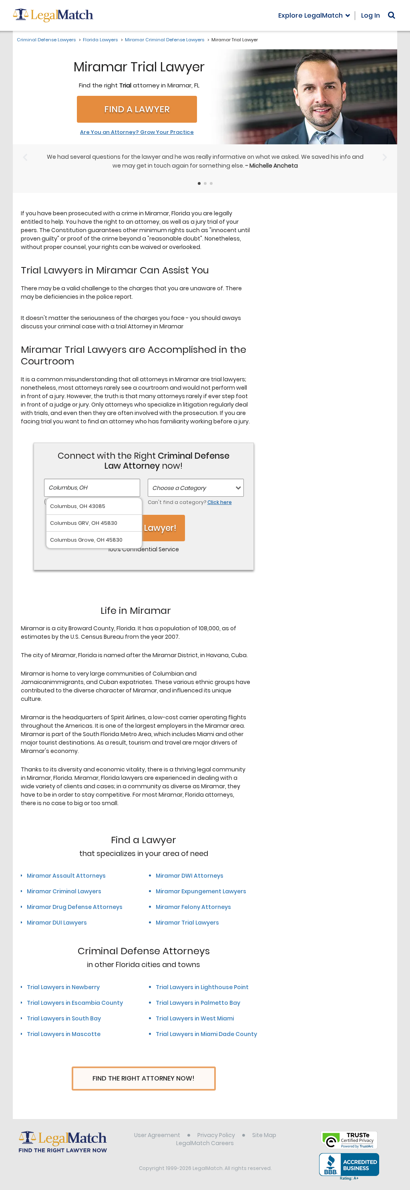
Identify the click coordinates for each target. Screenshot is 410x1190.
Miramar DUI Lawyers (57, 923)
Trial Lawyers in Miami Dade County (206, 1034)
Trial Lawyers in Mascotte (63, 1034)
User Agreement (157, 1135)
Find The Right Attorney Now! (143, 1078)
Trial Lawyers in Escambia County (75, 1003)
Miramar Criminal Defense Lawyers (164, 39)
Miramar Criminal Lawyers (64, 891)
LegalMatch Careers (205, 1143)
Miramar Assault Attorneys (66, 876)
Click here (219, 502)
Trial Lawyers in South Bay (64, 1018)
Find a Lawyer (137, 109)
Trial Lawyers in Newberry (63, 987)
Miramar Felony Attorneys (193, 907)
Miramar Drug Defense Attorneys (75, 907)
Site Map (264, 1135)
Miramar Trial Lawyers (187, 923)
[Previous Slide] (25, 157)
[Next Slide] (385, 157)
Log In (370, 15)
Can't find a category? (190, 502)
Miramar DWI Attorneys (189, 876)
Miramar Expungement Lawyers (201, 891)
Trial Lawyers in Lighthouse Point (202, 987)
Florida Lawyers (100, 39)
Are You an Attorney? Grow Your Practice (137, 132)
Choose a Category (179, 488)
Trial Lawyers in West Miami (195, 1018)
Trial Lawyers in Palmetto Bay (198, 1003)
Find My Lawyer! (144, 528)
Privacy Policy (216, 1135)
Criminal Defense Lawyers (46, 39)
